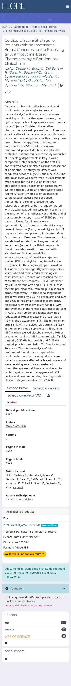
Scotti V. (15, 72)
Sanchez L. (18, 80)
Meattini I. (49, 85)
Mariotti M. (38, 76)
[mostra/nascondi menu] (67, 6)
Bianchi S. (16, 85)
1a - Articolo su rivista (51, 31)
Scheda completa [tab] (46, 388)
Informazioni (16, 588)
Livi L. (9, 68)
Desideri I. (23, 68)
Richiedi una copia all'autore (26, 554)
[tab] (48, 395)
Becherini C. (32, 72)
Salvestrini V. (18, 76)
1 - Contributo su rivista (20, 31)
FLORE (6, 27)
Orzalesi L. (36, 80)
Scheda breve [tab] (17, 388)
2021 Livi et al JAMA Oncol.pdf (21, 525)
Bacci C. (38, 68)
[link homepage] (15, 6)
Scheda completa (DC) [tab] (24, 395)
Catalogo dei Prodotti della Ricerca (35, 27)
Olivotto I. (32, 85)
